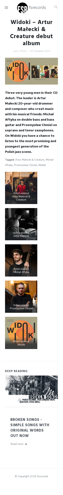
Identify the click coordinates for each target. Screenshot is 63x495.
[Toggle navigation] (6, 7)
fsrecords (37, 7)
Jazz (15, 51)
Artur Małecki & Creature (29, 159)
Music (23, 51)
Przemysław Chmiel (25, 165)
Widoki (42, 165)
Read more (19, 444)
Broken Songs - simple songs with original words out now (29, 427)
